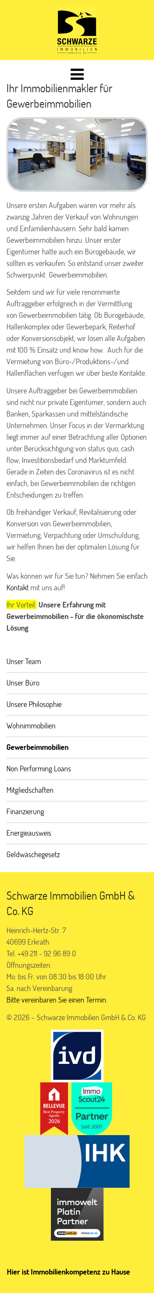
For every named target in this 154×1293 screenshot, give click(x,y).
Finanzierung (25, 811)
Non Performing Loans (38, 768)
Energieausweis (28, 832)
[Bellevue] (54, 1107)
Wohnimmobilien (31, 725)
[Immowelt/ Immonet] (77, 1212)
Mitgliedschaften (29, 790)
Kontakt (17, 587)
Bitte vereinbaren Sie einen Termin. (56, 999)
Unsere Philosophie (34, 704)
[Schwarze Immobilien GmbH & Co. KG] (77, 30)
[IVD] (77, 1054)
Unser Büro (22, 682)
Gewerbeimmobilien (37, 747)
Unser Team (23, 661)
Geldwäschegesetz (33, 854)
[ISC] (91, 1107)
